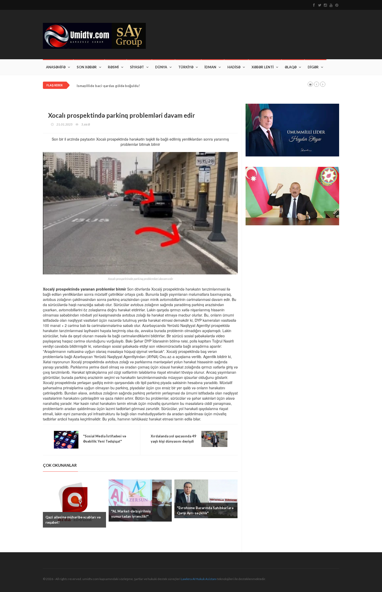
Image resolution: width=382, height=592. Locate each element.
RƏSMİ (113, 67)
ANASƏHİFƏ (55, 67)
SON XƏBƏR (87, 67)
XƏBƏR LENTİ (263, 67)
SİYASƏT (137, 67)
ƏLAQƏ (291, 67)
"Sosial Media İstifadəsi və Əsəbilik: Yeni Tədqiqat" (104, 438)
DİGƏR (313, 67)
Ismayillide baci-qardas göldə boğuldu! (108, 86)
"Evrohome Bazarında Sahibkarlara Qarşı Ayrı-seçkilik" (205, 510)
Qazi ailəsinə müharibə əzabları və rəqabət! (73, 519)
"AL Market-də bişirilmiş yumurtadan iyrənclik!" (131, 513)
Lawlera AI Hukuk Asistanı (198, 579)
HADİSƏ (233, 67)
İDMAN (210, 67)
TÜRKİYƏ (185, 67)
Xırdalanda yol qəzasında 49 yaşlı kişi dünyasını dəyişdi (173, 438)
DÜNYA (161, 67)
